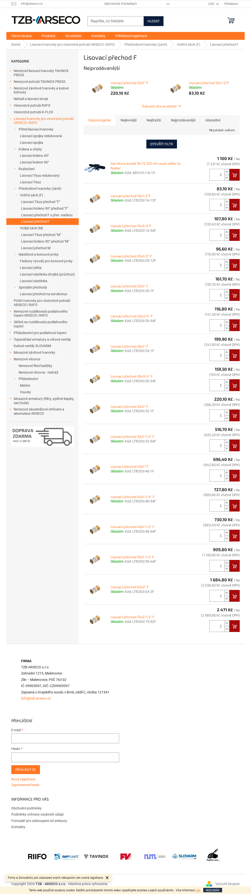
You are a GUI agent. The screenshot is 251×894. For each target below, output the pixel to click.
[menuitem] (21, 36)
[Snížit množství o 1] (226, 177)
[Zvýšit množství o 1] (226, 172)
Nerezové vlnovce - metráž (38, 372)
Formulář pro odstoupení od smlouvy (39, 821)
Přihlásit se (25, 769)
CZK (211, 4)
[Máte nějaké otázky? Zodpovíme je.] (213, 856)
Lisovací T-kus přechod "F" (40, 202)
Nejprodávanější (183, 120)
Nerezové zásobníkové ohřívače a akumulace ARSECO (39, 411)
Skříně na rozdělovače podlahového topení (40, 324)
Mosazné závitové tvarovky (34, 352)
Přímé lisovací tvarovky (36, 129)
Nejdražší (154, 120)
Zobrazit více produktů (159, 106)
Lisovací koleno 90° (34, 162)
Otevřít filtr (161, 144)
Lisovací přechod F (35, 221)
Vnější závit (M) (31, 228)
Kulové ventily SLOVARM (32, 346)
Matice (25, 385)
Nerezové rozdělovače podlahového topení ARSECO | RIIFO (41, 313)
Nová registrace (23, 779)
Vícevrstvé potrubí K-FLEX (33, 112)
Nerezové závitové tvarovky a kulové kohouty (41, 90)
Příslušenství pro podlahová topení (40, 333)
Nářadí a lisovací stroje (31, 99)
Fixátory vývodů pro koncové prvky (46, 261)
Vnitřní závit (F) (31, 195)
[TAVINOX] (96, 856)
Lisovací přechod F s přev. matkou (47, 215)
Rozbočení (27, 169)
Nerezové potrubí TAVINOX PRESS (39, 82)
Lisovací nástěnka (33, 281)
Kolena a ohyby (30, 149)
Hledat (154, 21)
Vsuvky (25, 392)
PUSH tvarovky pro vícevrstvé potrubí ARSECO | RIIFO (42, 303)
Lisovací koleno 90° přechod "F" (44, 208)
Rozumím (212, 890)
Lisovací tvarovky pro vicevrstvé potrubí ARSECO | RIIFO (44, 121)
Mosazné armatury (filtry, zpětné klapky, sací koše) (44, 401)
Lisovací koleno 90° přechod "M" (45, 241)
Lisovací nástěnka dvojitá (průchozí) (47, 274)
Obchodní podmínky (120, 4)
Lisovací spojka (31, 143)
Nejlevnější (129, 120)
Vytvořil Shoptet (227, 884)
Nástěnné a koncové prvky (39, 254)
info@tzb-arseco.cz (36, 698)
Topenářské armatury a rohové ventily (42, 339)
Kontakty (18, 827)
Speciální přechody (33, 287)
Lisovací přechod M (35, 248)
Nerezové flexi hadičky (35, 366)
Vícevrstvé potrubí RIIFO (32, 105)
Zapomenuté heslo (25, 785)
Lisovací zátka (31, 268)
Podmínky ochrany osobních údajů (37, 814)
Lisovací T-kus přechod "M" (41, 235)
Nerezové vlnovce (27, 359)
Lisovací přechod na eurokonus (43, 294)
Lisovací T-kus (30, 182)
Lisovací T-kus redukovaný (40, 175)
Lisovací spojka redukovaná (41, 136)
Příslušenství (28, 379)
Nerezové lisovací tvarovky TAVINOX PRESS (41, 73)
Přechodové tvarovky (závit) (40, 189)
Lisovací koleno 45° (34, 156)
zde (198, 890)
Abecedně (212, 120)
